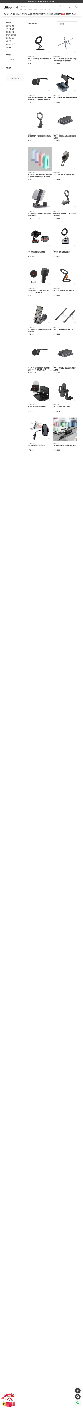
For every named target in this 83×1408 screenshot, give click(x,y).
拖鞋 (25, 9)
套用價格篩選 (15, 78)
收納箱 (41, 9)
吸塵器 (36, 9)
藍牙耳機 (47, 9)
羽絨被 (30, 9)
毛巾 (21, 9)
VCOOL (54, 9)
